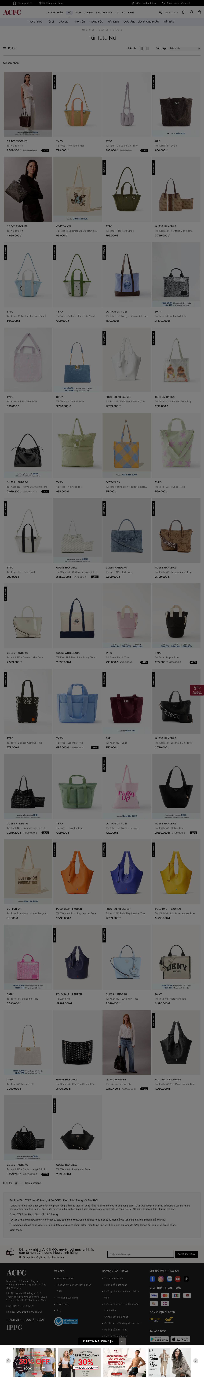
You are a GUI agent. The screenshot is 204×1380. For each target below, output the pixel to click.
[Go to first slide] (195, 1360)
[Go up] (122, 1341)
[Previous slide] (8, 1360)
